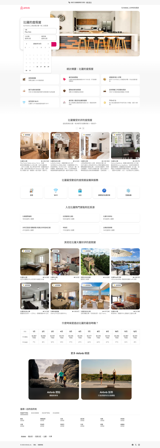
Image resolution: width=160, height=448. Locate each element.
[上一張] (76, 128)
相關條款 (40, 445)
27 (41, 67)
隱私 (34, 445)
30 (26, 70)
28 (44, 67)
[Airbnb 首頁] (25, 8)
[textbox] (31, 38)
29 (48, 67)
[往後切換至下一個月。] (48, 43)
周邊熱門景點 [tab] (24, 413)
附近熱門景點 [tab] (46, 413)
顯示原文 (89, 2)
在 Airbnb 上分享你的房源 (130, 8)
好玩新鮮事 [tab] (56, 413)
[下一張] (83, 128)
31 (30, 70)
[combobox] (40, 32)
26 (37, 67)
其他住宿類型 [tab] (35, 413)
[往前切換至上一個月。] (26, 43)
